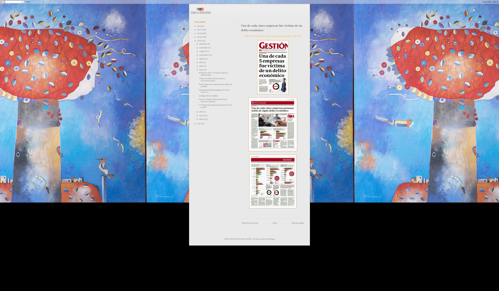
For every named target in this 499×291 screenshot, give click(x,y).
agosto (202, 59)
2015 (199, 37)
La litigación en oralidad (208, 96)
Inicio (275, 223)
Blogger (272, 239)
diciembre (203, 44)
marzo (202, 116)
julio (201, 62)
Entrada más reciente (250, 223)
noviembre (203, 48)
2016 (199, 33)
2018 (199, 26)
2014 (199, 41)
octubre (202, 51)
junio (201, 66)
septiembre (204, 55)
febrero (202, 119)
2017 (199, 30)
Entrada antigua (298, 223)
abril (201, 112)
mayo (201, 70)
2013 (199, 124)
